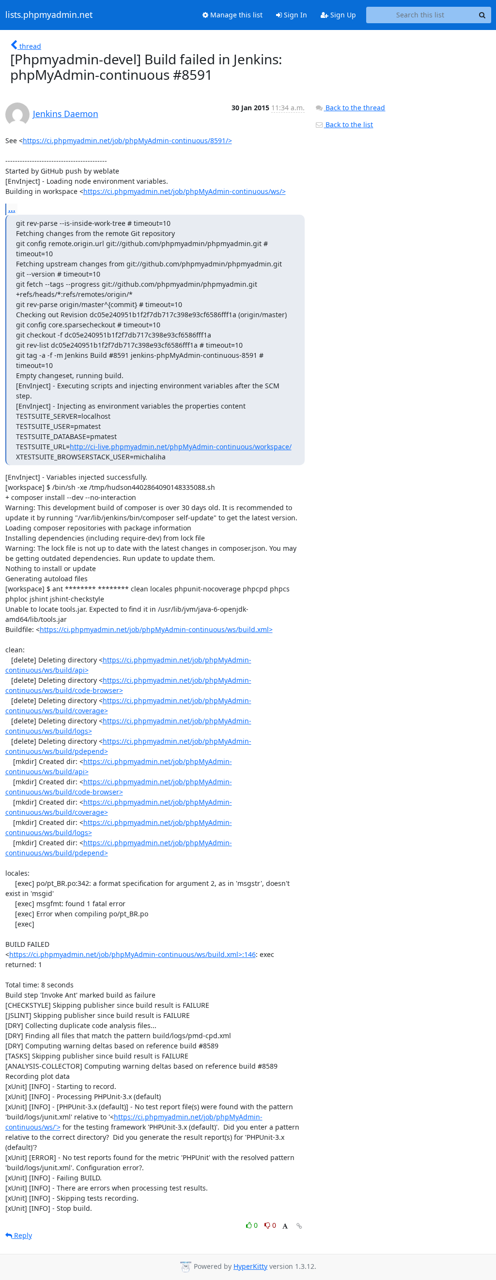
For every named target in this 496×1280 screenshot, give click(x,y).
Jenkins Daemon (65, 113)
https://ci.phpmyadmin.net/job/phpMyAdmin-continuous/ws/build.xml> (156, 629)
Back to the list (348, 124)
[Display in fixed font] (285, 1226)
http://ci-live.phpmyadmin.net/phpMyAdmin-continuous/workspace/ (181, 446)
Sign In (294, 14)
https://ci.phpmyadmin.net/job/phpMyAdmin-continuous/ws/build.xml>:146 (132, 954)
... (12, 209)
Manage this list (235, 14)
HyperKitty (250, 1266)
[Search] (482, 15)
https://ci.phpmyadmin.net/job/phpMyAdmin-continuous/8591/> (127, 140)
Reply (22, 1235)
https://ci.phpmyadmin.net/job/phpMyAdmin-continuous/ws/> (184, 191)
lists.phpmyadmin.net (49, 15)
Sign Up (342, 14)
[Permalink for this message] (299, 1226)
